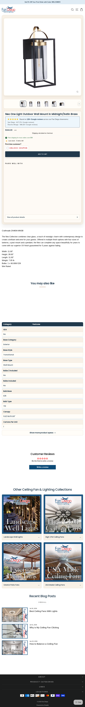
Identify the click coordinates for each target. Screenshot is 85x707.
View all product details (16, 217)
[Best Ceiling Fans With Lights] (15, 615)
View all (42, 602)
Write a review (42, 467)
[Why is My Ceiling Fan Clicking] (15, 631)
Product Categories (42, 682)
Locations (42, 692)
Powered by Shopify (43, 705)
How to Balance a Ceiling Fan (44, 644)
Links (42, 687)
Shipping (35, 133)
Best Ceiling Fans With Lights (43, 611)
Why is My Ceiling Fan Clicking (44, 627)
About (41, 677)
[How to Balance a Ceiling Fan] (15, 647)
